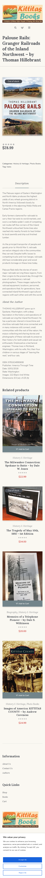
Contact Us (7, 768)
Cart (4, 801)
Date (4, 368)
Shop (4, 792)
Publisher (6, 365)
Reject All (22, 873)
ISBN (4, 362)
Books (5, 797)
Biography (12, 612)
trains (9, 166)
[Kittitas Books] (22, 14)
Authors (6, 773)
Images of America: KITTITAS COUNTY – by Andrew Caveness (22, 712)
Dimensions (7, 378)
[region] (22, 855)
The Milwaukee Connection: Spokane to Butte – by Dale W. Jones (22, 465)
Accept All (22, 860)
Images (5, 374)
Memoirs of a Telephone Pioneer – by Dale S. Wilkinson (22, 620)
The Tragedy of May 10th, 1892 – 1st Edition (22, 532)
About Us (6, 764)
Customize (22, 866)
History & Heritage (21, 163)
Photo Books (35, 163)
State (4, 371)
